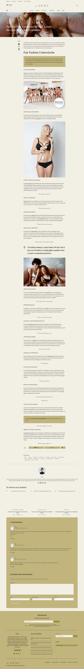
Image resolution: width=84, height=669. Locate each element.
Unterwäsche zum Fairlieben (39, 418)
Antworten (12, 538)
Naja (25, 458)
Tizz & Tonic (43, 458)
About (58, 10)
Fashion (25, 10)
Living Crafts (54, 457)
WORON (47, 308)
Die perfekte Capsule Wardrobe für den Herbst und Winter (17, 512)
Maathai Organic (61, 457)
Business (52, 10)
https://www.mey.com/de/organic (16, 564)
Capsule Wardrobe (15, 509)
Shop (63, 10)
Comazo (25, 73)
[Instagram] (9, 5)
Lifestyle (44, 10)
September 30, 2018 (9, 33)
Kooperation (20, 1)
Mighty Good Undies (29, 433)
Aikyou (25, 457)
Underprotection (50, 356)
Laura (15, 33)
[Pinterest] (18, 653)
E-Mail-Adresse (35, 597)
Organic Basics (34, 231)
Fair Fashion (21, 509)
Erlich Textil (41, 457)
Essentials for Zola (31, 324)
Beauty (32, 10)
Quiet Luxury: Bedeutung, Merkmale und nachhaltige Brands (42, 512)
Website (55, 597)
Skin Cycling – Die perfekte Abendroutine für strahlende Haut (42, 650)
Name (11, 597)
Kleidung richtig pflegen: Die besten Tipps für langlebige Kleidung (66, 512)
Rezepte (38, 10)
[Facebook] (7, 5)
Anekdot (33, 215)
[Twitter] (20, 653)
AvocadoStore (38, 118)
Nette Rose (26, 201)
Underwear (57, 458)
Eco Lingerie (35, 457)
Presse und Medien (27, 1)
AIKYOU (49, 292)
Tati (15, 526)
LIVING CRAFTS (29, 183)
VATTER (34, 340)
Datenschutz (14, 1)
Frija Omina (48, 457)
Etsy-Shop (63, 375)
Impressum (8, 1)
